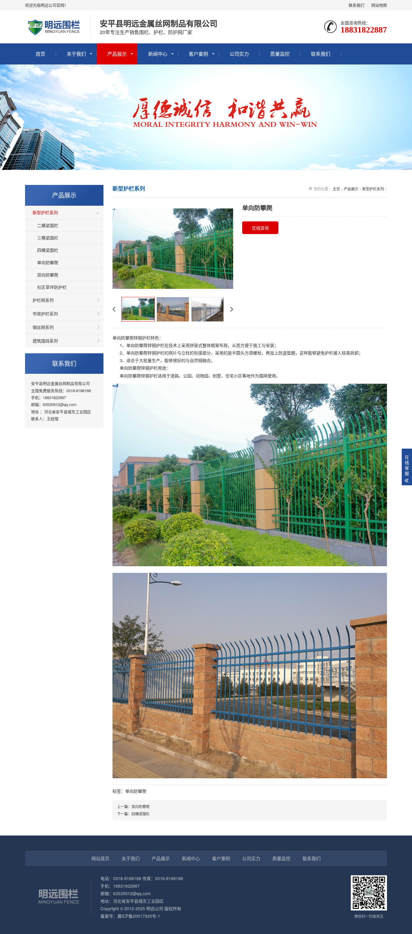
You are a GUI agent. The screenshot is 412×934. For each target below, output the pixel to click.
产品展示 (117, 53)
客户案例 (198, 53)
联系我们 (356, 5)
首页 (40, 53)
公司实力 (239, 53)
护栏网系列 (43, 300)
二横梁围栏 (47, 225)
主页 (336, 188)
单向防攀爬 (47, 262)
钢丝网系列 (43, 327)
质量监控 (280, 53)
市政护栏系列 (45, 314)
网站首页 (100, 858)
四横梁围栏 (47, 250)
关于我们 (76, 53)
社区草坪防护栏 (52, 287)
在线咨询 (260, 228)
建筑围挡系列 (45, 341)
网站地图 (379, 5)
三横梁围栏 (47, 238)
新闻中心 (157, 53)
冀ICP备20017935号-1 (138, 916)
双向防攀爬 (47, 275)
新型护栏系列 (45, 212)
